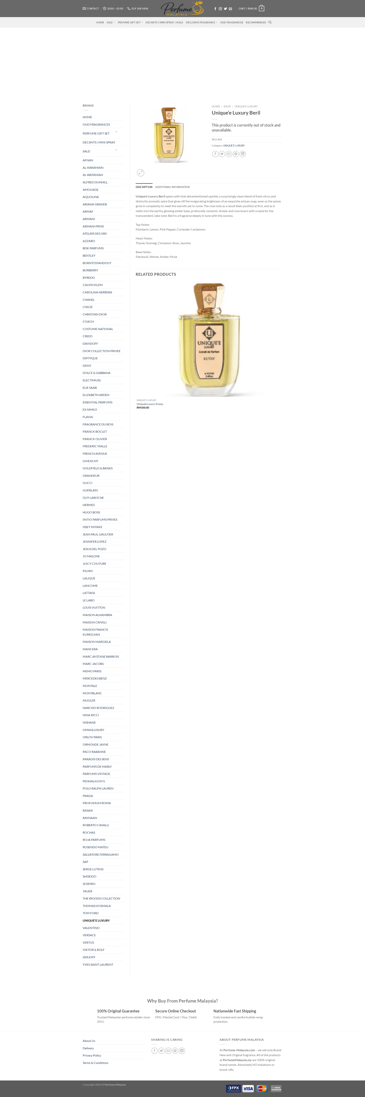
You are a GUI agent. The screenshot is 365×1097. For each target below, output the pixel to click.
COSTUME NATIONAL (98, 329)
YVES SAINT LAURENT (98, 964)
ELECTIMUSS (92, 380)
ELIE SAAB (90, 387)
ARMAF (88, 211)
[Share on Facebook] (215, 154)
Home (216, 106)
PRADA (88, 796)
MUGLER (89, 700)
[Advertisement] (182, 63)
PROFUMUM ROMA (97, 803)
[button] (251, 8)
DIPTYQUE (90, 358)
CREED (87, 336)
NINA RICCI (91, 715)
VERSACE (89, 935)
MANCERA (90, 649)
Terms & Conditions (95, 1063)
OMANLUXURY (93, 730)
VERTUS (88, 942)
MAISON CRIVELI (95, 622)
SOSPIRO (89, 884)
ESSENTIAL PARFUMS (97, 402)
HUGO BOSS (91, 512)
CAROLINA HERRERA (97, 292)
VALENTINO (91, 928)
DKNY (87, 365)
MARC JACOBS (93, 663)
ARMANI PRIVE (93, 226)
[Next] (149, 170)
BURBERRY (90, 270)
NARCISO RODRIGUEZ (98, 708)
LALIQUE (89, 578)
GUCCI (87, 483)
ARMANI (89, 219)
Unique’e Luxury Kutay (150, 404)
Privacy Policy (92, 1055)
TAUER (87, 891)
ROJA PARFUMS (94, 839)
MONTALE (90, 686)
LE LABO (88, 600)
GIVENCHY (90, 461)
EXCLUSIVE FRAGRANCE (200, 22)
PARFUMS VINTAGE (96, 773)
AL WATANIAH (93, 175)
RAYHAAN (90, 818)
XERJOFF (89, 957)
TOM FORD (90, 913)
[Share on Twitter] (222, 154)
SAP (85, 861)
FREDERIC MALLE (95, 446)
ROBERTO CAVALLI (96, 825)
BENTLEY (89, 255)
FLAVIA (88, 417)
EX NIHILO (90, 409)
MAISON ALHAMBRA (97, 615)
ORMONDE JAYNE (95, 744)
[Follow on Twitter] (225, 9)
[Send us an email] (230, 9)
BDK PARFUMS (93, 248)
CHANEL (89, 299)
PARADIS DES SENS (96, 759)
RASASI (88, 810)
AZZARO (89, 241)
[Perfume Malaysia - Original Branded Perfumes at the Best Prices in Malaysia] (182, 8)
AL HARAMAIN (93, 167)
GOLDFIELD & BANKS (98, 468)
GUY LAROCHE (93, 497)
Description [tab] (144, 187)
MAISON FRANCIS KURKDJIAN (95, 632)
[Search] (270, 22)
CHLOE (88, 307)
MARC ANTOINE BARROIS (101, 656)
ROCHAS (89, 832)
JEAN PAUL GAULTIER (98, 534)
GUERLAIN (90, 490)
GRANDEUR (91, 475)
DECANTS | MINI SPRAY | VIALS (164, 22)
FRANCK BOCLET (95, 431)
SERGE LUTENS (93, 869)
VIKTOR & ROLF (94, 949)
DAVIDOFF (90, 343)
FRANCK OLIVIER (95, 439)
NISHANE (89, 722)
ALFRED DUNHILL (95, 182)
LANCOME (90, 585)
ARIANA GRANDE (95, 204)
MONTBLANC (92, 693)
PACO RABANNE (94, 751)
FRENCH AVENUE (95, 453)
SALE (110, 22)
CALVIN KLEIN (93, 285)
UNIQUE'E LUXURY (96, 920)
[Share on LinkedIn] (243, 154)
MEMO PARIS (92, 671)
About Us (89, 1040)
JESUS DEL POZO (94, 549)
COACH (88, 321)
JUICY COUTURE (94, 563)
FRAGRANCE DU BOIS (98, 424)
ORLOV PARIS (92, 737)
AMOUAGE (90, 189)
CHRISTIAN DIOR (95, 314)
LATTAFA (89, 593)
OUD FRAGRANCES (231, 22)
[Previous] (137, 422)
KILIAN (88, 571)
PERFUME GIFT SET (129, 22)
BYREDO (89, 277)
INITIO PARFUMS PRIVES (100, 519)
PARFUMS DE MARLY (97, 766)
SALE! (86, 151)
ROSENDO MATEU (95, 847)
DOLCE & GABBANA (96, 373)
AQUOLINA (91, 197)
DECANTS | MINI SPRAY (99, 142)
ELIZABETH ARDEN (96, 395)
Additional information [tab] (172, 187)
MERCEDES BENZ (95, 678)
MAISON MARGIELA (97, 641)
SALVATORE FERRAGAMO (101, 854)
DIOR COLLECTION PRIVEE (102, 351)
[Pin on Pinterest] (236, 154)
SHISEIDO (89, 876)
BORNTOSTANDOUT (97, 263)
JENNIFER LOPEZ (94, 541)
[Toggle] (116, 131)
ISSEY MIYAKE (92, 527)
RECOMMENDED (256, 22)
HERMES (89, 505)
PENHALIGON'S (94, 781)
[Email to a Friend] (229, 154)
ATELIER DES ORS (95, 233)
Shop (227, 106)
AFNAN (88, 160)
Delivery (88, 1048)
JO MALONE (91, 556)
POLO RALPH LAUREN (98, 788)
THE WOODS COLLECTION (101, 898)
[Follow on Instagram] (220, 9)
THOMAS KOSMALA (97, 906)
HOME (100, 22)
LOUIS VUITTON (94, 607)
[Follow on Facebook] (215, 9)
